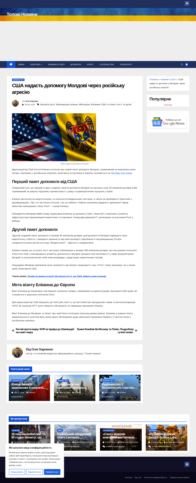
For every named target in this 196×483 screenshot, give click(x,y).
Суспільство (106, 64)
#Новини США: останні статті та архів (111, 104)
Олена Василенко (38, 442)
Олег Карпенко (31, 101)
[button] (182, 64)
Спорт (90, 64)
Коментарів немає (70, 446)
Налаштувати (17, 472)
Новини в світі (56, 64)
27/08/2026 (110, 442)
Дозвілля (76, 64)
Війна (21, 64)
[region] (34, 460)
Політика (35, 64)
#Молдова (84, 104)
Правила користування (179, 477)
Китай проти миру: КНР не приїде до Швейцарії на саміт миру (45, 331)
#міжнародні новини (67, 104)
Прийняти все (52, 472)
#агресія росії (47, 104)
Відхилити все (34, 472)
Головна (153, 79)
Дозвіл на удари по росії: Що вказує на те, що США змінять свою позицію (67, 276)
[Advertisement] (98, 41)
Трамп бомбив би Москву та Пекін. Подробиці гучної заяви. (105, 331)
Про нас (138, 477)
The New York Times (121, 173)
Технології (126, 64)
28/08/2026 (19, 442)
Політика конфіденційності (155, 477)
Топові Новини (22, 14)
